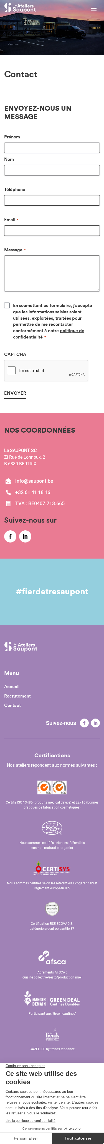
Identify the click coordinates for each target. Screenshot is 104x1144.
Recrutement (17, 696)
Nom (9, 159)
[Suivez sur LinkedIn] (95, 723)
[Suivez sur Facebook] (84, 723)
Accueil (11, 687)
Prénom (12, 137)
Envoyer (15, 393)
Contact (12, 706)
